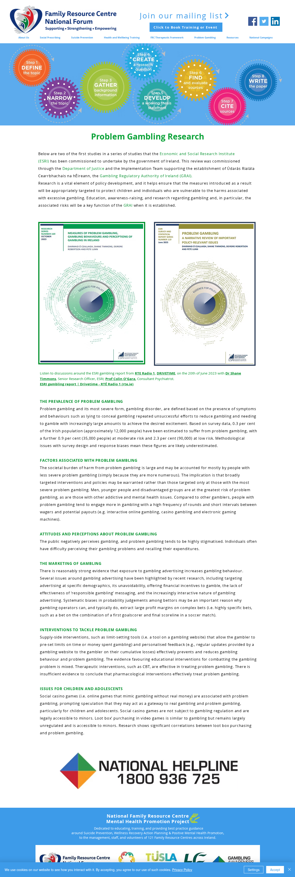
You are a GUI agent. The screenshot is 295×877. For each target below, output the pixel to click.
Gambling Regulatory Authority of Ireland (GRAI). (146, 175)
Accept (275, 869)
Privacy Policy (182, 869)
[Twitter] (264, 21)
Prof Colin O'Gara (120, 378)
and (87, 168)
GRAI (129, 205)
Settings (254, 869)
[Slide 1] (147, 124)
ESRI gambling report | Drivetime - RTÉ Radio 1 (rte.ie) (86, 384)
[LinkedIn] (275, 21)
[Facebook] (252, 21)
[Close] (289, 869)
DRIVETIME (166, 373)
